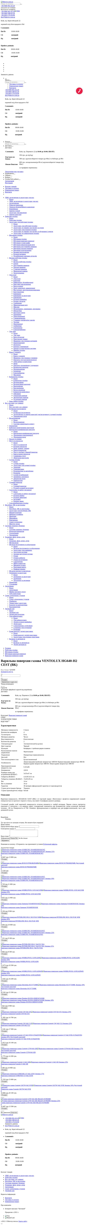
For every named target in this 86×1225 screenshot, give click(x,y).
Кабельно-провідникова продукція (21, 428)
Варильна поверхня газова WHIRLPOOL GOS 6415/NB (21, 894)
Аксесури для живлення (18, 213)
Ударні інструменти (20, 560)
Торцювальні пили (20, 416)
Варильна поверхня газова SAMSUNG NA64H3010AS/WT (22, 934)
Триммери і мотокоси (21, 477)
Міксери (16, 307)
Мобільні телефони (16, 514)
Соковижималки (19, 318)
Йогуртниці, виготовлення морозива (26, 290)
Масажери (17, 375)
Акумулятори (14, 203)
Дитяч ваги (17, 624)
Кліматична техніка (16, 377)
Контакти (12, 88)
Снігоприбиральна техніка (18, 503)
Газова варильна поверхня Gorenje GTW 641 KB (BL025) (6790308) (25, 1103)
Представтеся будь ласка (10, 826)
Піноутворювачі (19, 316)
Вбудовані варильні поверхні (23, 241)
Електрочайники (19, 329)
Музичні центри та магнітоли (19, 571)
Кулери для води (19, 301)
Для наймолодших (15, 616)
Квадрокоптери (14, 607)
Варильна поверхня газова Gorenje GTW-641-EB (18, 1052)
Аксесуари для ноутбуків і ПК (20, 511)
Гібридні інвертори (16, 205)
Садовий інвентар (15, 482)
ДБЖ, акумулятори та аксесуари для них (19, 197)
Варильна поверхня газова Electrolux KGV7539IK (18, 988)
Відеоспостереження (16, 531)
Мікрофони (13, 518)
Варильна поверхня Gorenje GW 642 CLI (15, 1025)
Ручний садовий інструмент (23, 488)
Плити (15, 263)
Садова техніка (14, 460)
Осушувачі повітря (20, 399)
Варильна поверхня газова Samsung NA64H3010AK (19, 907)
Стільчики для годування (22, 627)
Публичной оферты (50, 844)
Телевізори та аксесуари (17, 573)
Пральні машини (19, 267)
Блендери (16, 280)
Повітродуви (18, 480)
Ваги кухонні (18, 286)
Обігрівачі (17, 394)
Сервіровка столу (19, 456)
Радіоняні (16, 629)
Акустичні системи (20, 552)
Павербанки (13, 209)
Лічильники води (19, 437)
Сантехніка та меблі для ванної (20, 490)
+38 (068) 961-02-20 (8, 6)
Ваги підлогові (18, 337)
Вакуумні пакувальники (22, 284)
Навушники (13, 520)
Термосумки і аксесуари (17, 603)
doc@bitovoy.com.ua (8, 17)
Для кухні (12, 275)
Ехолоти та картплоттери (18, 605)
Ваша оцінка (5, 824)
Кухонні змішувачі (20, 497)
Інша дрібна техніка (16, 401)
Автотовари (9, 586)
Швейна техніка (19, 350)
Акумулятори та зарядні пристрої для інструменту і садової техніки (37, 414)
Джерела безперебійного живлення (21, 207)
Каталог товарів (10, 186)
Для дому (12, 331)
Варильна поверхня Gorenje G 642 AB (14, 1064)
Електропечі (17, 328)
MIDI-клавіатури (19, 563)
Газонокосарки (18, 469)
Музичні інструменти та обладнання (22, 544)
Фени (15, 363)
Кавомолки (17, 297)
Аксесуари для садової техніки (24, 465)
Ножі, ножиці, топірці (21, 448)
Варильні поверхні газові (18, 715)
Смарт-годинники (15, 522)
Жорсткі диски (14, 524)
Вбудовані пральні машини (23, 248)
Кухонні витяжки (19, 254)
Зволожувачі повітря (20, 397)
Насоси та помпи (15, 439)
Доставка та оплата (16, 84)
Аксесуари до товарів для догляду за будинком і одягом (33, 231)
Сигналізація (13, 533)
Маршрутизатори (15, 512)
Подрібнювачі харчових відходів (25, 256)
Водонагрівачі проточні (21, 384)
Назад (11, 199)
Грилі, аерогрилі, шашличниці (24, 288)
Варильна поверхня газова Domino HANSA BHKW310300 (22, 1002)
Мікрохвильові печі (20, 305)
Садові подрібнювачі (20, 475)
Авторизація (9, 181)
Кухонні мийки (18, 495)
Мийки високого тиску (17, 592)
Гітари (15, 556)
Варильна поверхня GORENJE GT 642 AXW (17, 1076)
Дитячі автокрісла (19, 644)
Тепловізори (13, 535)
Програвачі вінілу (19, 567)
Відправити (5, 840)
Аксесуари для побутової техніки (21, 222)
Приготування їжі (19, 450)
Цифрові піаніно (19, 569)
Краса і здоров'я (15, 352)
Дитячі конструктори (16, 614)
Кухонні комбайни (20, 299)
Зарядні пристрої (15, 214)
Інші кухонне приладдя (21, 454)
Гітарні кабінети (19, 558)
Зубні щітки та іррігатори (22, 362)
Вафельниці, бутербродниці (23, 282)
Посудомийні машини (21, 265)
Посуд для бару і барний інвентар (25, 452)
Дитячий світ (9, 609)
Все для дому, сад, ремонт (14, 403)
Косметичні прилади (20, 367)
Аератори (16, 467)
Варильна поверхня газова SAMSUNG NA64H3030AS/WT (22, 880)
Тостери (16, 322)
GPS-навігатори (15, 594)
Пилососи (17, 345)
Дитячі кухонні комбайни (22, 622)
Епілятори (17, 371)
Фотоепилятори (19, 369)
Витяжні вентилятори (21, 252)
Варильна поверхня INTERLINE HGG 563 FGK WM (20, 921)
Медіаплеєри (13, 543)
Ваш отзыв (5, 836)
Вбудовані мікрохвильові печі (24, 245)
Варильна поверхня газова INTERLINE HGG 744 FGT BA (22, 948)
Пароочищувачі (19, 343)
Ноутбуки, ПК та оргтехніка (15, 505)
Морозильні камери (20, 271)
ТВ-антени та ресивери (21, 580)
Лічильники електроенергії (23, 435)
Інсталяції (16, 499)
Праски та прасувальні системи (24, 348)
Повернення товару (16, 86)
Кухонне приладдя (20, 446)
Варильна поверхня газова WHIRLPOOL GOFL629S (20, 961)
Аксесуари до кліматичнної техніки (26, 233)
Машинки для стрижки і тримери (25, 358)
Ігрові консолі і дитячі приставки (21, 631)
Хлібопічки (17, 326)
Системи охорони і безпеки (15, 526)
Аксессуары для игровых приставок (26, 637)
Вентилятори (18, 386)
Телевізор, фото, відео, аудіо (15, 537)
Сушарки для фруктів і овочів (24, 320)
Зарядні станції (14, 211)
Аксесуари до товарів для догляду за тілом (28, 228)
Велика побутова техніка (18, 258)
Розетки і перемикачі (20, 346)
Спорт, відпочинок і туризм (15, 595)
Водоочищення (14, 418)
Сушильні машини (20, 269)
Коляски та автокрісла (17, 639)
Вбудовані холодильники (22, 250)
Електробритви (18, 373)
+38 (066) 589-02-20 (8, 13)
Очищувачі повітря (20, 395)
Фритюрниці (18, 324)
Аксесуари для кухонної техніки (25, 230)
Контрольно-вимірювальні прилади (22, 429)
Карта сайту (23, 1221)
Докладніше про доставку (14, 171)
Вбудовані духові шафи (21, 243)
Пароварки (17, 314)
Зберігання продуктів (21, 458)
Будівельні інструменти (17, 409)
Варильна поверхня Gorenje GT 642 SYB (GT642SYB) (20, 1039)
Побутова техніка (11, 216)
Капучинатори (18, 292)
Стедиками (13, 584)
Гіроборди (13, 601)
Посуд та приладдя (16, 441)
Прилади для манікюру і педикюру (25, 365)
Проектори (13, 582)
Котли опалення (19, 390)
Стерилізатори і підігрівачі (22, 626)
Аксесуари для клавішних (22, 550)
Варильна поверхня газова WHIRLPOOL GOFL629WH (20, 975)
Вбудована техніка (15, 235)
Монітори (12, 516)
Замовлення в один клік (9, 682)
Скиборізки (17, 303)
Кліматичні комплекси (21, 392)
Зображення (5, 838)
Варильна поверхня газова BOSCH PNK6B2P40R (18, 867)
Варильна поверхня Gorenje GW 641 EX (15, 1014)
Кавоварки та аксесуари (22, 296)
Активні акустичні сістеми (23, 554)
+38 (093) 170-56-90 (8, 15)
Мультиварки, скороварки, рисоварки (26, 309)
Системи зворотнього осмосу (23, 424)
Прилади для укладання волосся (24, 360)
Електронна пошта (8, 829)
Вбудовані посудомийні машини (25, 246)
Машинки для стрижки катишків (25, 341)
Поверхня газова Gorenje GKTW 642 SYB (16, 1089)
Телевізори (17, 578)
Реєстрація (9, 183)
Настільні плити (19, 313)
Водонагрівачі (18, 382)
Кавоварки (17, 294)
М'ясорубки (17, 311)
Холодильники (18, 273)
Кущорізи (16, 473)
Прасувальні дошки (20, 339)
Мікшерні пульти (19, 565)
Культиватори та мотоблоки (23, 471)
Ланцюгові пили (19, 478)
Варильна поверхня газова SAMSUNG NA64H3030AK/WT (22, 853)
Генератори (13, 426)
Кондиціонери (18, 388)
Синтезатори (18, 561)
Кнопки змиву (18, 501)
